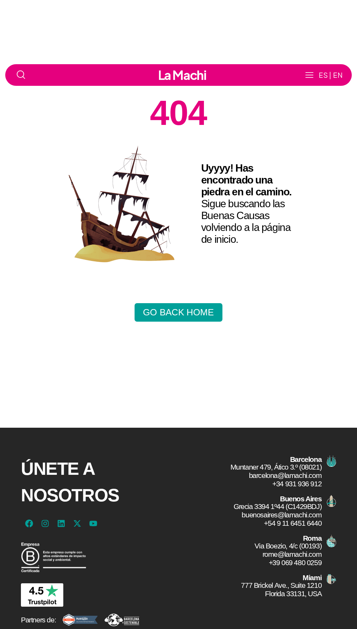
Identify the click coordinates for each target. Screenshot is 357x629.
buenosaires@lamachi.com (281, 515)
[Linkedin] (61, 524)
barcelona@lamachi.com (285, 475)
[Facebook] (29, 524)
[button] (309, 75)
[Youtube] (93, 524)
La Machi (182, 75)
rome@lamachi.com (292, 554)
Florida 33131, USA (293, 594)
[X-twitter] (77, 524)
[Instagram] (45, 524)
